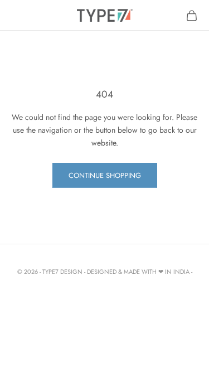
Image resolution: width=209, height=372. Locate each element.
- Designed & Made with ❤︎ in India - (138, 271)
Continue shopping (105, 175)
